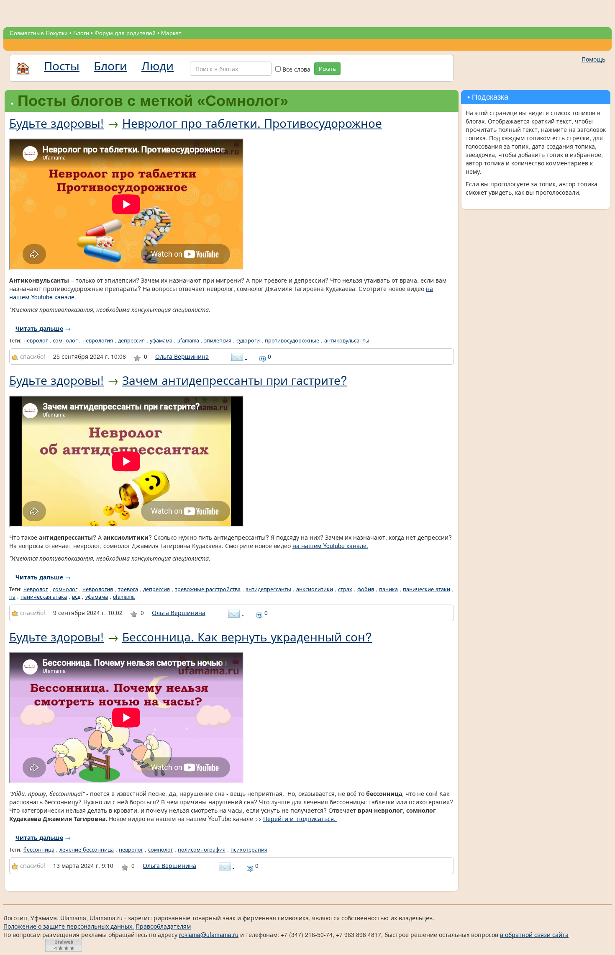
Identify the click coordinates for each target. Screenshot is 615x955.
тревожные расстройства (208, 589)
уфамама (161, 340)
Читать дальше (39, 328)
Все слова (295, 69)
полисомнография (202, 849)
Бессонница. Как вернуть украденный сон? (247, 636)
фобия (365, 589)
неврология (97, 340)
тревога (128, 589)
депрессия (131, 340)
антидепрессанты (268, 589)
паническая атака (43, 596)
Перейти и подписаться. (300, 818)
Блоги (81, 33)
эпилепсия (217, 340)
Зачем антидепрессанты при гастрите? (234, 379)
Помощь (593, 59)
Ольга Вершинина (182, 356)
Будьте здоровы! (56, 122)
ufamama (188, 340)
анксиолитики (314, 589)
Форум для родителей (125, 33)
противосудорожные (292, 340)
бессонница (38, 849)
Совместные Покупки (39, 33)
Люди (157, 65)
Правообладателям (163, 926)
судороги (248, 340)
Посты (61, 65)
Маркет (171, 33)
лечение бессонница (86, 849)
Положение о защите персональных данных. (68, 926)
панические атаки (426, 589)
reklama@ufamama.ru (208, 934)
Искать (327, 68)
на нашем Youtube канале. (330, 545)
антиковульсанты (346, 340)
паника (388, 589)
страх (345, 589)
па (12, 596)
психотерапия (249, 849)
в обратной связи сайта (534, 934)
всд (76, 596)
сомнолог (65, 340)
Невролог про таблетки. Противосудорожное (252, 122)
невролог (35, 340)
